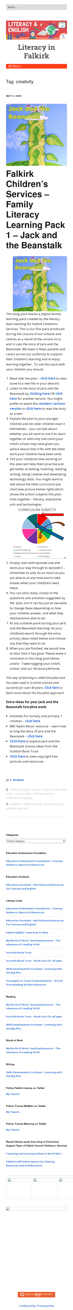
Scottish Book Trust (19, 952)
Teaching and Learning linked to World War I (34, 1153)
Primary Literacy (43, 793)
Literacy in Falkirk (36, 51)
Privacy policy (45, 1305)
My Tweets (12, 1094)
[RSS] (36, 1277)
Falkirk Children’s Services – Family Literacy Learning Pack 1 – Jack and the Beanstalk (35, 209)
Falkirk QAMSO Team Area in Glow (27, 932)
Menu (16, 66)
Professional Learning (19, 798)
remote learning (53, 804)
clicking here (40, 393)
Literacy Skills (23, 793)
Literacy (36, 789)
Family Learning (19, 789)
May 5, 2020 (13, 95)
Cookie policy (27, 1305)
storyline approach (17, 808)
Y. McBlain (17, 780)
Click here (51, 687)
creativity (15, 804)
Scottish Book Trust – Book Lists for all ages (34, 960)
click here (47, 378)
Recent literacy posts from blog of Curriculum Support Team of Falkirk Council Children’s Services (36, 1143)
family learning (32, 804)
